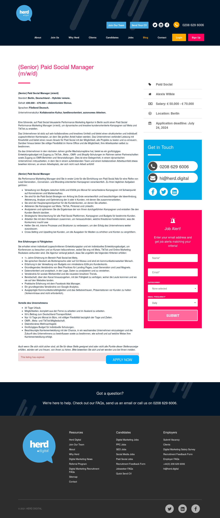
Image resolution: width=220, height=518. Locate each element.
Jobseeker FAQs (124, 468)
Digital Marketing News (80, 459)
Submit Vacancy (171, 439)
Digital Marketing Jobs (127, 439)
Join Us (55, 37)
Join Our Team (116, 25)
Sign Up (196, 37)
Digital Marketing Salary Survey (179, 449)
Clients (92, 37)
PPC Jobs (121, 444)
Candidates (112, 37)
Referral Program (78, 463)
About (37, 37)
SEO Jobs (121, 449)
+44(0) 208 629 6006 (174, 463)
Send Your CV (139, 25)
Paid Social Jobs (124, 459)
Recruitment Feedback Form (130, 463)
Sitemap (73, 476)
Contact (162, 37)
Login (179, 37)
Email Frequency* (157, 297)
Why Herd (74, 37)
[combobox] (173, 303)
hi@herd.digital (171, 468)
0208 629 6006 (193, 24)
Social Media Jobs (125, 454)
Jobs (131, 37)
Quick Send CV (124, 473)
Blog (145, 37)
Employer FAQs (171, 459)
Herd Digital (75, 439)
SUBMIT (172, 315)
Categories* (154, 282)
